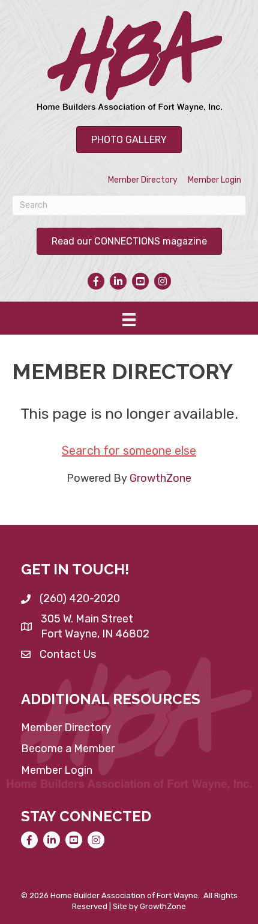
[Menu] (129, 320)
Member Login (214, 180)
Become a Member (68, 748)
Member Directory (143, 180)
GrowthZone (160, 478)
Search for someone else (129, 450)
